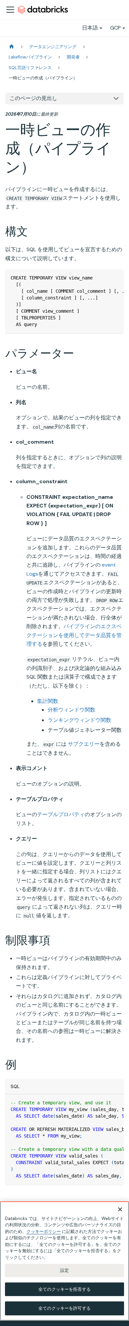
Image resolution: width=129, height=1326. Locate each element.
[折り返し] (103, 277)
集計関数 (47, 701)
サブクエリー (84, 743)
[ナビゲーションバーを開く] (10, 10)
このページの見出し (33, 98)
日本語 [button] (90, 27)
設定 (64, 1270)
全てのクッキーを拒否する (64, 1289)
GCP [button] (115, 27)
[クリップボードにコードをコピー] (115, 277)
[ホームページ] (11, 47)
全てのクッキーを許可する (64, 1308)
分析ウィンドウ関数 (71, 709)
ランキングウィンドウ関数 (79, 720)
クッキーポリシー (43, 1231)
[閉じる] (120, 1209)
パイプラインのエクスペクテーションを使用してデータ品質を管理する (74, 635)
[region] (64, 1261)
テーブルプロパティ (61, 814)
